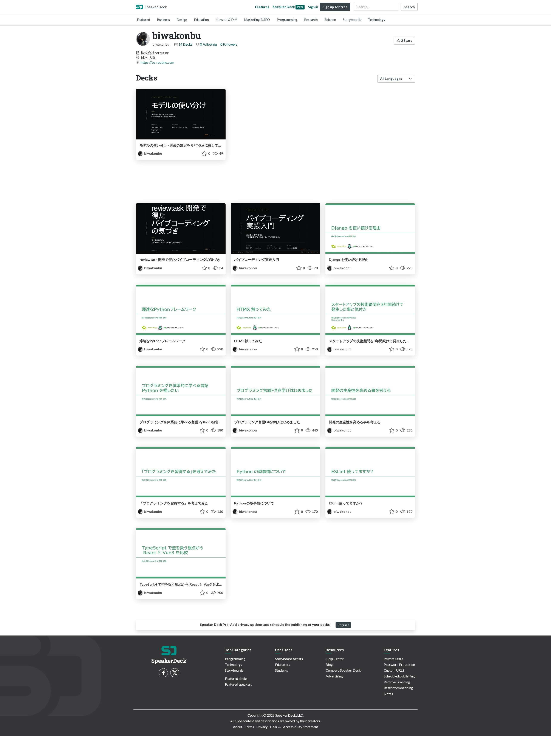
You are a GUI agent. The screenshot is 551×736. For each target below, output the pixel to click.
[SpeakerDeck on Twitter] (174, 672)
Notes (388, 694)
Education (201, 19)
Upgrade (343, 625)
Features (262, 7)
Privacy (262, 727)
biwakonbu (153, 153)
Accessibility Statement (300, 727)
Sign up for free (335, 7)
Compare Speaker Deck (343, 670)
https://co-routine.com (157, 62)
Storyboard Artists (289, 659)
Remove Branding (397, 682)
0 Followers (228, 44)
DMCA (275, 727)
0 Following (208, 44)
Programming (287, 19)
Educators (282, 664)
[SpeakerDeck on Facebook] (163, 672)
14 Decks (185, 44)
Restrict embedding (398, 688)
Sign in (313, 7)
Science (330, 19)
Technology (376, 19)
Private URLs (393, 659)
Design (182, 19)
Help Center (335, 659)
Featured (143, 19)
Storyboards (352, 19)
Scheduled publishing (399, 676)
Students (281, 670)
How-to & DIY (226, 19)
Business (163, 19)
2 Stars (406, 40)
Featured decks (236, 678)
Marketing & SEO (257, 19)
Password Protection (399, 664)
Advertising (334, 676)
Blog (329, 664)
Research (311, 19)
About (237, 727)
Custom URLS (394, 670)
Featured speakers (238, 684)
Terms (249, 727)
